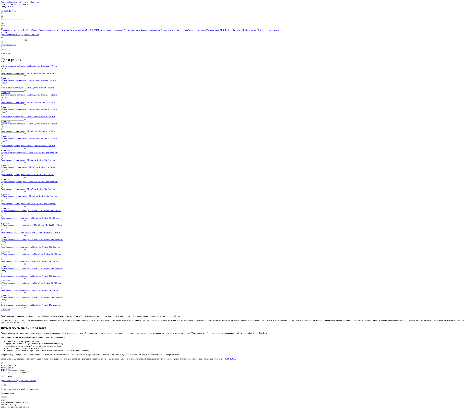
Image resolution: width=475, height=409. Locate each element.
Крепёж (60, 30)
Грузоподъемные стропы (11, 30)
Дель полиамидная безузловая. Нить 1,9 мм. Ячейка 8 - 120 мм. (27, 88)
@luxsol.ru (9, 6)
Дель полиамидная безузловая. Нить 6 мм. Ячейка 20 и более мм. (28, 204)
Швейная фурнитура (233, 30)
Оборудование (130, 30)
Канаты (35, 30)
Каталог (4, 23)
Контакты (34, 2)
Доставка (5, 2)
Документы (25, 2)
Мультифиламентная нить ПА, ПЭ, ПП (80, 30)
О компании (14, 2)
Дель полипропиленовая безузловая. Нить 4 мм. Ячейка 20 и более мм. (31, 247)
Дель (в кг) (27, 30)
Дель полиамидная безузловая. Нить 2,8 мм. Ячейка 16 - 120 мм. (28, 117)
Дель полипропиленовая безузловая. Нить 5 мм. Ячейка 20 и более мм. (31, 276)
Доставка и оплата (9, 381)
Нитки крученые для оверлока (110, 30)
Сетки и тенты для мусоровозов (174, 30)
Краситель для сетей (47, 30)
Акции (4, 32)
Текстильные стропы (197, 30)
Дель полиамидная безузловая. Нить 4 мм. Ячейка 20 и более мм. (28, 160)
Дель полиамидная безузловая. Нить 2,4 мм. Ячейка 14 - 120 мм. (28, 102)
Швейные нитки (249, 30)
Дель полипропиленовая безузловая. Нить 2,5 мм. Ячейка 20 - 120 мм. (30, 232)
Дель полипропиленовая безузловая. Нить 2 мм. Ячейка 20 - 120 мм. (30, 218)
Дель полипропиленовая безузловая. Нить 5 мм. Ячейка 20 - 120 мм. (30, 290)
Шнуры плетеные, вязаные (268, 30)
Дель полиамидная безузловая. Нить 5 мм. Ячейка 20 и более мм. (28, 189)
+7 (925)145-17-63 (8, 11)
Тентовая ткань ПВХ (215, 30)
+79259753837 (229, 359)
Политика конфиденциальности (25, 389)
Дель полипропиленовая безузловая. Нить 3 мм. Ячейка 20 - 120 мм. (30, 261)
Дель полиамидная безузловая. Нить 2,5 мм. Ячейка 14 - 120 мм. (28, 146)
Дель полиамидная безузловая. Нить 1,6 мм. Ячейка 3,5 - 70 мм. (28, 73)
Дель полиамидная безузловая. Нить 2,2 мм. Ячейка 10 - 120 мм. (28, 131)
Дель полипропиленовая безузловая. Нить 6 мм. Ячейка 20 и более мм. (31, 305)
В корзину (5, 78)
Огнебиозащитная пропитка (148, 30)
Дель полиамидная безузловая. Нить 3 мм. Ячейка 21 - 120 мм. (27, 175)
